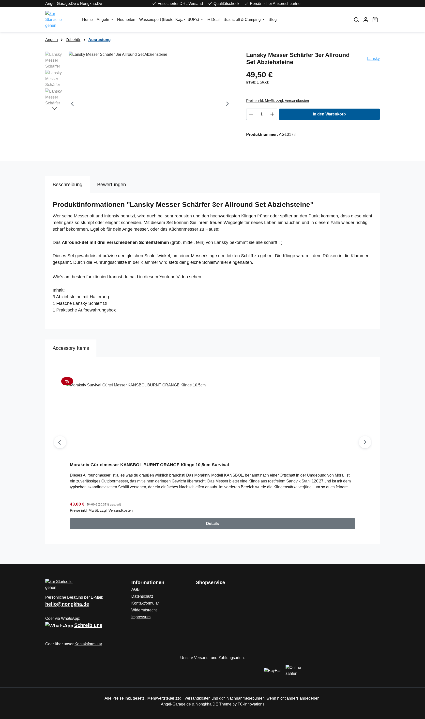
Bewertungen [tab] (111, 184)
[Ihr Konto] (365, 19)
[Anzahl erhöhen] (272, 114)
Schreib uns (88, 625)
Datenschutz (142, 596)
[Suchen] (356, 19)
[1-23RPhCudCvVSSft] (150, 104)
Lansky (373, 58)
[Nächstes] (227, 105)
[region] (140, 104)
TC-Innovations (251, 704)
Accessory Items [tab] (71, 348)
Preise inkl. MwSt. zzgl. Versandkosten (277, 101)
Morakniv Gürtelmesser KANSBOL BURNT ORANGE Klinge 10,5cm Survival (149, 464)
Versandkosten (197, 698)
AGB (135, 589)
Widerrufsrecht (144, 610)
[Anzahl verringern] (251, 114)
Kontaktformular (88, 644)
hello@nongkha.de (67, 604)
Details (212, 524)
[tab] (67, 184)
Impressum (141, 617)
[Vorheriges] (72, 105)
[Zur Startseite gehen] (58, 19)
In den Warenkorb (329, 114)
